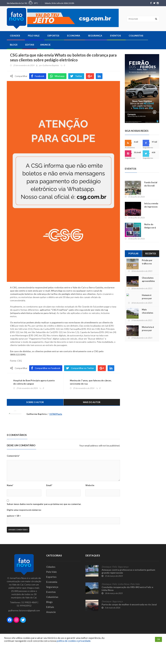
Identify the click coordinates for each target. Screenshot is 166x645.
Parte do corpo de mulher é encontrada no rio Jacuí (129, 604)
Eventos (115, 35)
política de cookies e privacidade (73, 640)
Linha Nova (123, 584)
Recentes (150, 253)
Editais (29, 44)
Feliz (114, 566)
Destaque (106, 566)
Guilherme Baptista (50, 65)
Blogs (13, 44)
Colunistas (136, 35)
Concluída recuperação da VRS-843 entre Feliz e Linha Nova (127, 588)
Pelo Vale (34, 35)
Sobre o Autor (35, 402)
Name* (10, 485)
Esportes (53, 35)
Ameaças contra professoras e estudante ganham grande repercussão (128, 571)
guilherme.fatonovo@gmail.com (24, 610)
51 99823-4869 (29, 602)
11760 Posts (55, 414)
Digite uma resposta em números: (24, 510)
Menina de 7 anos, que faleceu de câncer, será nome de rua (91, 382)
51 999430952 (24, 605)
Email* (49, 485)
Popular (133, 253)
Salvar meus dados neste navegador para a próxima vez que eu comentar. (44, 504)
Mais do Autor (91, 402)
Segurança (95, 35)
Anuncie (45, 44)
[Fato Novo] (16, 18)
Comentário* (13, 456)
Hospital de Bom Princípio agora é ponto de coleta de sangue (34, 382)
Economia (73, 35)
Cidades (15, 35)
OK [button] (158, 639)
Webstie (89, 485)
